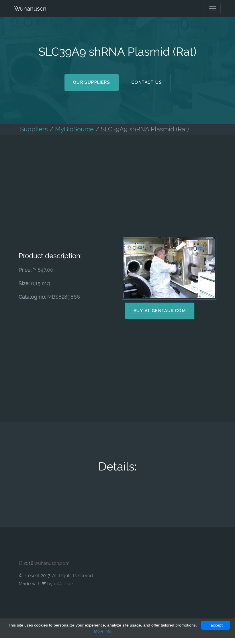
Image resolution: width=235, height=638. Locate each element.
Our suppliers (91, 82)
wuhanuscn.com (52, 563)
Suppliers (34, 129)
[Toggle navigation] (213, 8)
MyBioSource (74, 129)
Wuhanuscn (30, 8)
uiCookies (64, 583)
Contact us (147, 82)
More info (102, 631)
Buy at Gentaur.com (160, 310)
